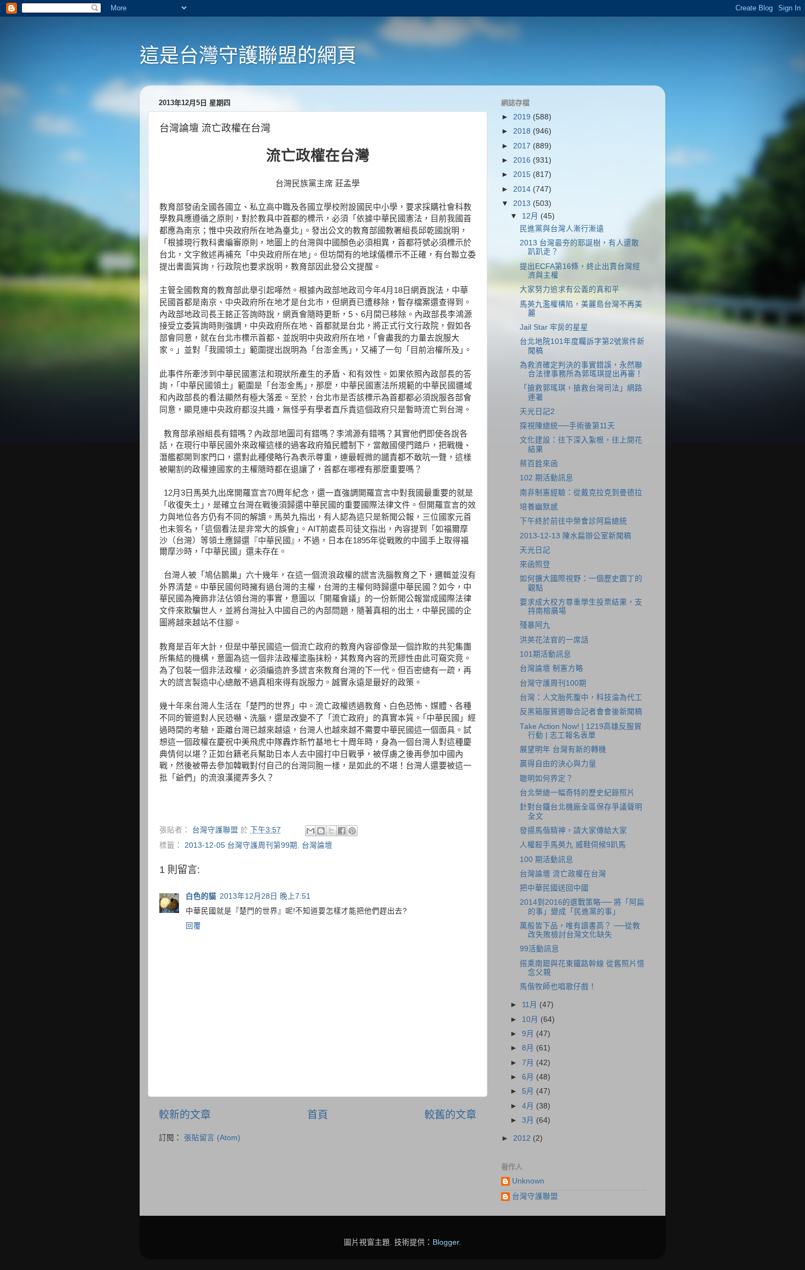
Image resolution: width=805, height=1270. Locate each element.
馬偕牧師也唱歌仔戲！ (558, 986)
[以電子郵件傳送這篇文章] (310, 830)
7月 (529, 1063)
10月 (531, 1019)
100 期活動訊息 (546, 859)
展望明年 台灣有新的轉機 (563, 749)
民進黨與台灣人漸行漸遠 (562, 229)
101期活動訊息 (545, 654)
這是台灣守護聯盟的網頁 (248, 55)
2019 (523, 117)
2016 (523, 160)
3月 (529, 1120)
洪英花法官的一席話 (554, 640)
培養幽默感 (539, 507)
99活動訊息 (539, 949)
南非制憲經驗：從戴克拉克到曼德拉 (581, 493)
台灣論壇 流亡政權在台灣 (563, 874)
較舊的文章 (450, 1114)
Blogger (446, 1242)
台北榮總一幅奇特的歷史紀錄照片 (577, 793)
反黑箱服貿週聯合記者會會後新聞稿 (581, 712)
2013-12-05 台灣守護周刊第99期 (241, 845)
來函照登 (535, 564)
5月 (529, 1091)
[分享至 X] (331, 830)
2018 (523, 131)
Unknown (528, 1181)
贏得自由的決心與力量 (558, 764)
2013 (523, 203)
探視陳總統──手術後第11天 (567, 426)
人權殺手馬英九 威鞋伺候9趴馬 (573, 845)
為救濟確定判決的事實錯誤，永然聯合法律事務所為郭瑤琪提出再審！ (581, 369)
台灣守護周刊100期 (553, 683)
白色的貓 (201, 896)
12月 (531, 216)
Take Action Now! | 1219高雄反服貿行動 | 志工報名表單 (581, 730)
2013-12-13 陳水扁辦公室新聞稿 (575, 536)
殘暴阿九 (535, 625)
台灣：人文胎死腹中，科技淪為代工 (581, 697)
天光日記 (535, 550)
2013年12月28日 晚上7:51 (265, 896)
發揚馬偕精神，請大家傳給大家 (573, 830)
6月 (529, 1077)
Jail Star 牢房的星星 (554, 327)
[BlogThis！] (320, 830)
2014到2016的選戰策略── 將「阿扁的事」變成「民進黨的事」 (582, 906)
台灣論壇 (317, 845)
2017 (523, 146)
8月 (529, 1048)
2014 (523, 189)
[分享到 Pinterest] (352, 830)
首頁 (317, 1114)
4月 (529, 1106)
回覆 (193, 926)
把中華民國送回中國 (554, 888)
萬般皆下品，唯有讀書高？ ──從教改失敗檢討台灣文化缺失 (580, 930)
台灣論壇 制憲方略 (551, 668)
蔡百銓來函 (539, 463)
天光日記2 (537, 411)
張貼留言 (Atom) (212, 1138)
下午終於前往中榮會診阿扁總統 (573, 521)
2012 (523, 1138)
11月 (530, 1005)
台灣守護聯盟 (535, 1196)
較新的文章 (185, 1114)
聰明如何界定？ (546, 778)
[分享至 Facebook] (341, 830)
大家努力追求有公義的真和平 (569, 289)
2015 (523, 174)
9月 (529, 1034)
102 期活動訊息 (546, 478)
